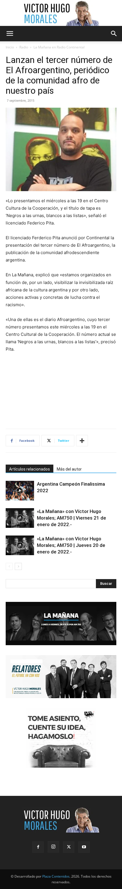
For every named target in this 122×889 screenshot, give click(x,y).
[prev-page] (9, 566)
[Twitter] (68, 847)
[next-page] (18, 566)
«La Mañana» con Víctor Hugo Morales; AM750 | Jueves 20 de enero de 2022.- (71, 545)
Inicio (10, 47)
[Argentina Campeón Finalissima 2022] (20, 490)
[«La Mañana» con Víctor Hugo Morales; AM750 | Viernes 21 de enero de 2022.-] (20, 518)
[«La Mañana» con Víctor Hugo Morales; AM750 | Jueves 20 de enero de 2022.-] (20, 545)
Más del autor (69, 469)
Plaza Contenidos (56, 876)
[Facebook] (38, 847)
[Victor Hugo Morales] (61, 13)
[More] (82, 440)
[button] (10, 33)
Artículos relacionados (29, 469)
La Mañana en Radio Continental (59, 47)
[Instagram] (53, 847)
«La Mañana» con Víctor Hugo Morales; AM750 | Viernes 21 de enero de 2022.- (71, 517)
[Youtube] (84, 847)
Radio (23, 47)
